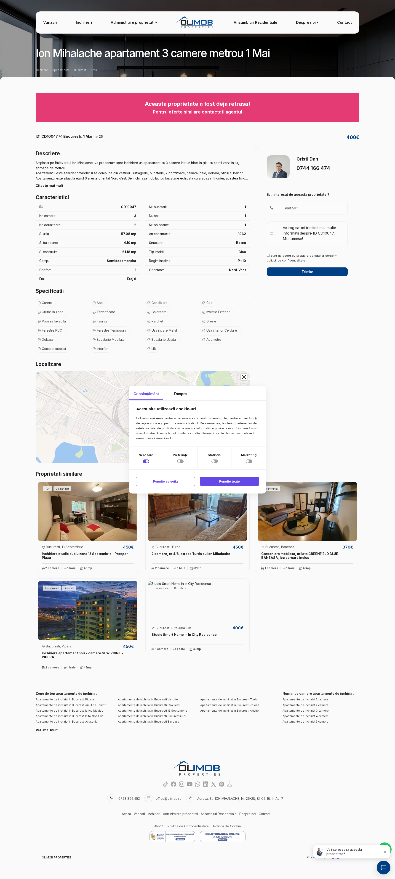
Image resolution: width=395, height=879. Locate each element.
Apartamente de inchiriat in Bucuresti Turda (229, 699)
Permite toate (229, 481)
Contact (344, 22)
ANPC (158, 826)
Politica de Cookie (227, 826)
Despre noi (306, 22)
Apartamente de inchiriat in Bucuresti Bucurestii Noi (152, 716)
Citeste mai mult (49, 185)
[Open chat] (383, 867)
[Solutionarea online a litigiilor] (223, 836)
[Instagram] (182, 784)
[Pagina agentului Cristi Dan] (278, 166)
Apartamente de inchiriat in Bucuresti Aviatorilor (67, 721)
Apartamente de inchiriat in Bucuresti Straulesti (149, 705)
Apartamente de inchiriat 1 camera (305, 699)
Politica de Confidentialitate (188, 826)
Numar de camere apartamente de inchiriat (318, 693)
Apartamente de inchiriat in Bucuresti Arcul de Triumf (71, 705)
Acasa (126, 814)
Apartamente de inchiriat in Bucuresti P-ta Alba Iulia (69, 716)
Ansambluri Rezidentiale (255, 22)
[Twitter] (214, 784)
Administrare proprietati (132, 22)
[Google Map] (230, 784)
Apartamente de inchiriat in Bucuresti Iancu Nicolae (69, 710)
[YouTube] (190, 784)
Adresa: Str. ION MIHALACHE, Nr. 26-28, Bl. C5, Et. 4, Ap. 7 (240, 798)
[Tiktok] (166, 784)
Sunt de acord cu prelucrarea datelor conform (302, 258)
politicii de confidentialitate (286, 260)
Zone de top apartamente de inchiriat (66, 693)
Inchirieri (84, 22)
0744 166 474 (313, 168)
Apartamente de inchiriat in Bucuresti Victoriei (148, 699)
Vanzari (50, 22)
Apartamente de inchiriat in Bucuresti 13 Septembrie (152, 710)
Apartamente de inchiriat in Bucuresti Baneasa (148, 721)
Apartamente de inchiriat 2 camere (305, 705)
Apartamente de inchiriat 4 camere (306, 716)
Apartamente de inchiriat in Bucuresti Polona (229, 705)
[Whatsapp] (198, 784)
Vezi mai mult (47, 730)
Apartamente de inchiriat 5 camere (305, 721)
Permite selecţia (165, 481)
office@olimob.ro (168, 798)
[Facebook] (174, 784)
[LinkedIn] (206, 784)
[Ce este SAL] (172, 836)
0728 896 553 (129, 798)
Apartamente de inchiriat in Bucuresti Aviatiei (229, 710)
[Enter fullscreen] (244, 377)
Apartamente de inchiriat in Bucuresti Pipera (65, 699)
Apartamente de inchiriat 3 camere (306, 710)
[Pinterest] (222, 784)
